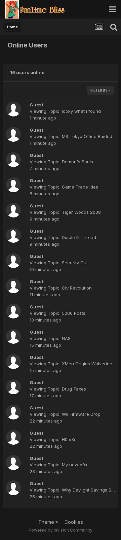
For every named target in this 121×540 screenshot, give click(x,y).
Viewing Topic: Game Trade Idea (64, 187)
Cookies (74, 522)
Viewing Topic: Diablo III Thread (63, 237)
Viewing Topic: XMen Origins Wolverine (71, 363)
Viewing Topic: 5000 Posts (57, 313)
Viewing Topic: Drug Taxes (58, 389)
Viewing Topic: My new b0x (58, 464)
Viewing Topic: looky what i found (65, 111)
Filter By (99, 90)
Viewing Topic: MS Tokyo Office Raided (71, 136)
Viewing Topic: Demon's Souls (61, 161)
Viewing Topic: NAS (50, 338)
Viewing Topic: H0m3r (53, 439)
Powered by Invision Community (60, 530)
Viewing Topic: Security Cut (59, 262)
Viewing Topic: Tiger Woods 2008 (65, 212)
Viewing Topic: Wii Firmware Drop (65, 414)
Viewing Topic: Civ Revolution (61, 288)
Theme (46, 522)
